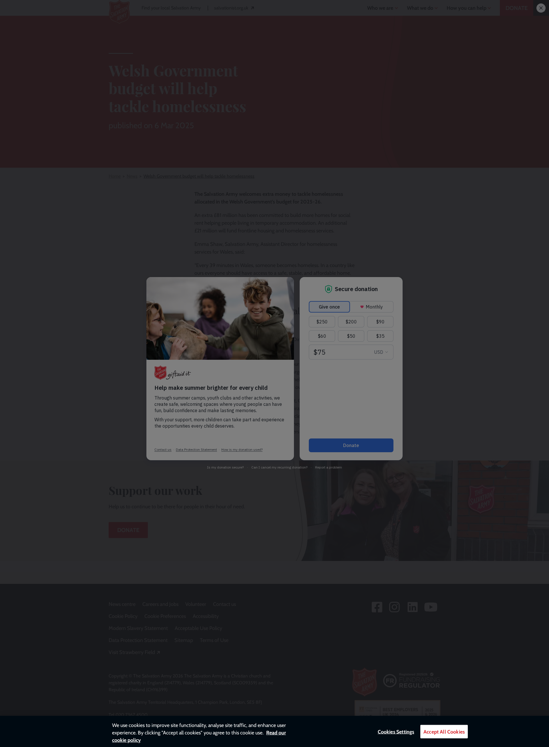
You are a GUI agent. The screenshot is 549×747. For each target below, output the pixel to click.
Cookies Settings (396, 732)
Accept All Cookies (444, 732)
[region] (274, 731)
